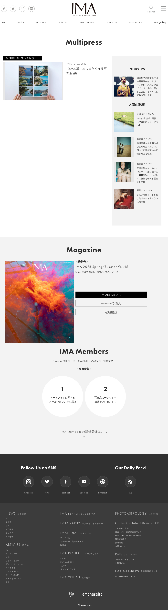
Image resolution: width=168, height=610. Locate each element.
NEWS (16, 513)
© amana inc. (85, 604)
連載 (8, 582)
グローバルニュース (14, 564)
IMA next (79, 513)
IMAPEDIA (76, 533)
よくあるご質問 (122, 528)
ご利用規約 (120, 563)
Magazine (84, 250)
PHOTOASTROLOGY (137, 513)
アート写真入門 (12, 575)
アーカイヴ (10, 568)
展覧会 (8, 522)
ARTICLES (17, 544)
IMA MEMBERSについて (125, 576)
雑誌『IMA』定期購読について (128, 532)
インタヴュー (11, 553)
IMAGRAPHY (81, 523)
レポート (9, 557)
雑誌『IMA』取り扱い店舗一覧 (128, 535)
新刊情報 (9, 529)
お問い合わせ (121, 546)
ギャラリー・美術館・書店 (71, 541)
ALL (7, 519)
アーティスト (66, 538)
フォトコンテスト (68, 569)
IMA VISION (75, 577)
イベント (9, 526)
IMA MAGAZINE (67, 562)
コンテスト (10, 533)
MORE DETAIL (111, 294)
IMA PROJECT (79, 553)
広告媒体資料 (121, 539)
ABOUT (63, 558)
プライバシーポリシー (124, 559)
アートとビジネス (13, 578)
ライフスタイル (12, 571)
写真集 (63, 545)
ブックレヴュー (12, 561)
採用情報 (119, 542)
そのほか (9, 536)
